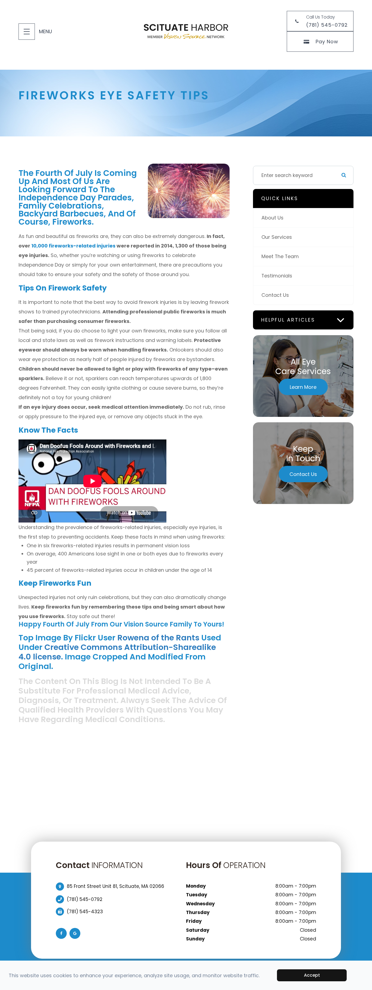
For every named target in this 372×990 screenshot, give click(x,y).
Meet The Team (280, 256)
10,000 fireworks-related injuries (73, 245)
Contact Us (275, 295)
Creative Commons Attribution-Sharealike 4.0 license (117, 652)
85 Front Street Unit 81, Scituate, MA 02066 (115, 886)
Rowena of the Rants (158, 637)
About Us (272, 217)
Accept (312, 975)
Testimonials (276, 275)
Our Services (276, 237)
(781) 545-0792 (84, 899)
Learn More (303, 387)
